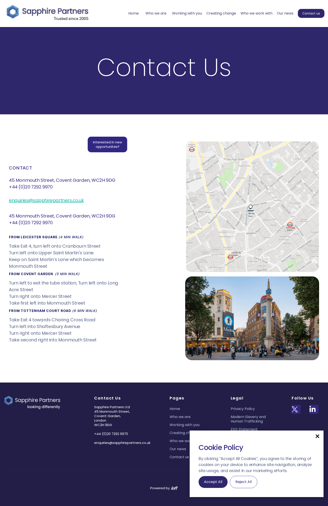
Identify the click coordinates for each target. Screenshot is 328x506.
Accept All (213, 481)
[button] (317, 436)
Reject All (243, 481)
